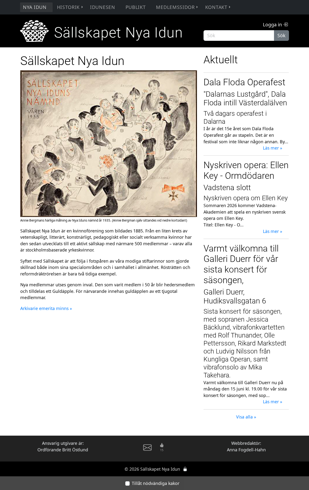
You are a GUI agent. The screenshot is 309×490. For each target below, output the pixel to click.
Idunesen (102, 7)
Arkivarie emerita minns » (46, 308)
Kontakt (216, 7)
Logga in (273, 24)
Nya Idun (35, 7)
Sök (281, 35)
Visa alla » (246, 417)
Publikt (136, 7)
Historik (68, 7)
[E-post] (147, 450)
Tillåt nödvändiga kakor (155, 483)
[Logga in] (185, 469)
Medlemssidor (175, 7)
